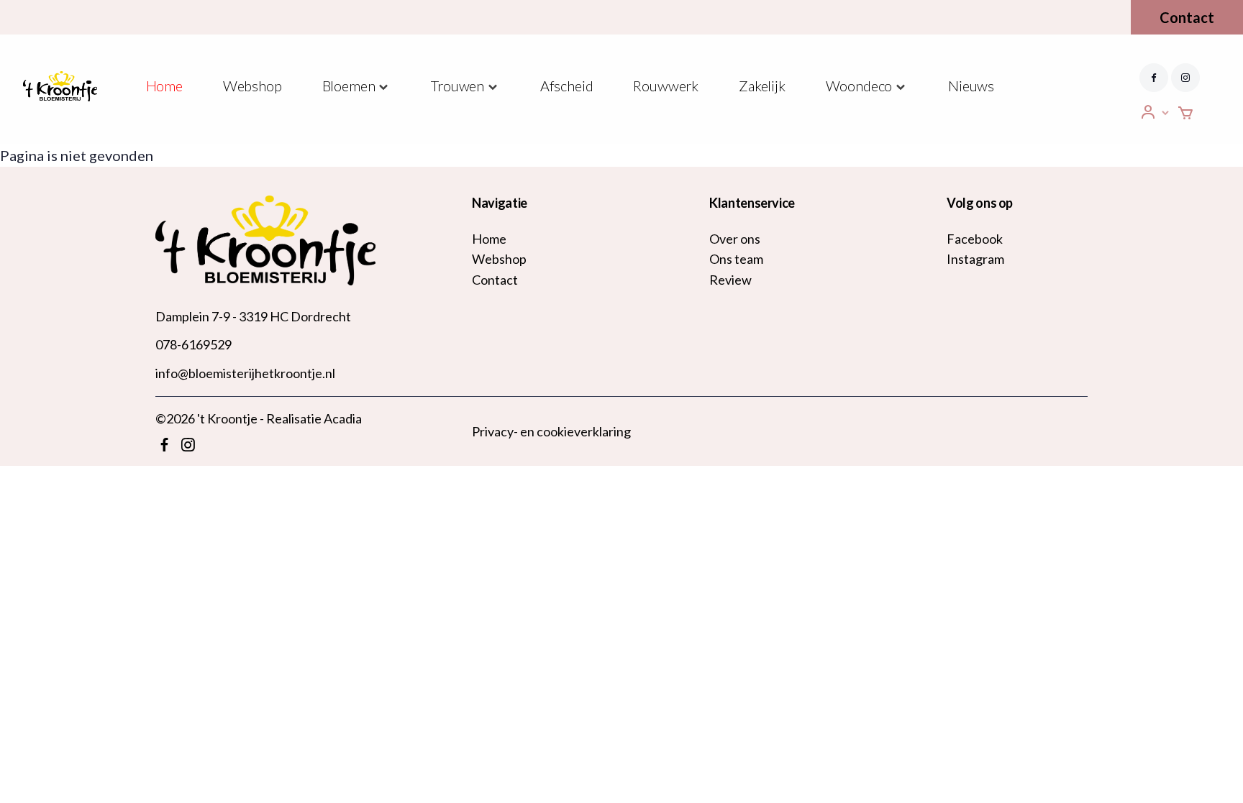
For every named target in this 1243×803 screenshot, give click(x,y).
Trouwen (457, 85)
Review (730, 280)
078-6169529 (193, 344)
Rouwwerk (665, 85)
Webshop (252, 85)
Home (164, 85)
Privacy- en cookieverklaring (551, 431)
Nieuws (971, 85)
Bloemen (348, 85)
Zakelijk (762, 85)
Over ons (734, 239)
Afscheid (566, 85)
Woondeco (859, 85)
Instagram (975, 259)
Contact (1187, 17)
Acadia (343, 418)
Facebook (975, 239)
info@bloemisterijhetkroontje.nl (245, 373)
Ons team (736, 259)
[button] (1155, 112)
